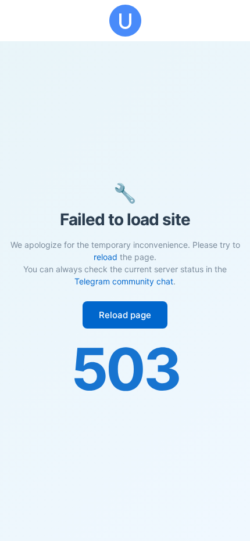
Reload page (125, 314)
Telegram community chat (123, 281)
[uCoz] (125, 21)
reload (105, 257)
